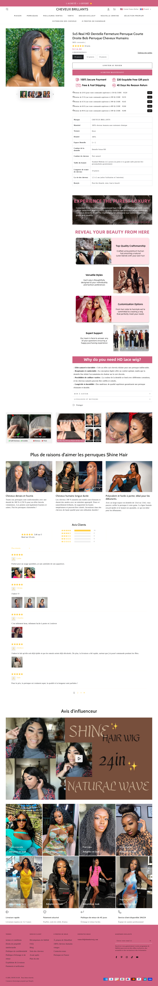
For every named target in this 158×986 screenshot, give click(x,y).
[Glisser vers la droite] (53, 94)
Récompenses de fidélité (39, 940)
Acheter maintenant (112, 72)
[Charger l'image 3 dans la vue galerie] (38, 94)
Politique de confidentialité (16, 951)
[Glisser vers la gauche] (16, 94)
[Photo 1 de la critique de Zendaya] (17, 662)
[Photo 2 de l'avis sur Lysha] (29, 572)
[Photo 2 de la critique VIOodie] (29, 602)
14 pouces (103, 57)
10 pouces (78, 57)
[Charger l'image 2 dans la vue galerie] (31, 94)
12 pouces (90, 57)
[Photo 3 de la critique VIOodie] (42, 602)
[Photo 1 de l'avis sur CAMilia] (17, 632)
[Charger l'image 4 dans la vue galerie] (46, 94)
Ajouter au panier (112, 65)
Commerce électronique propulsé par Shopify (19, 981)
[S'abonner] (151, 940)
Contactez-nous (60, 951)
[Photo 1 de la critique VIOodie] (17, 602)
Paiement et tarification (15, 966)
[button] (7, 9)
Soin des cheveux (37, 951)
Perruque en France (61, 955)
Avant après (34, 955)
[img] (17, 555)
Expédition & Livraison (15, 963)
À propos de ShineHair (63, 940)
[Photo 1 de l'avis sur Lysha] (17, 572)
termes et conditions (14, 940)
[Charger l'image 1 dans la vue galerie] (23, 94)
